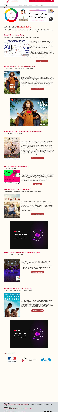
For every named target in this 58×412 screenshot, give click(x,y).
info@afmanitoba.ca (12, 404)
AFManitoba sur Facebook (37, 272)
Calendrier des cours (28, 408)
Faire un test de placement (8, 408)
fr (27, 1)
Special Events (6, 7)
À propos (42, 5)
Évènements (31, 5)
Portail (37, 1)
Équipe (11, 411)
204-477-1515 (6, 404)
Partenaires (23, 411)
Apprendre (21, 5)
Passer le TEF (22, 408)
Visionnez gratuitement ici (37, 88)
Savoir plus (37, 183)
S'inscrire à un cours (16, 408)
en (25, 1)
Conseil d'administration (17, 411)
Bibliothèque (37, 5)
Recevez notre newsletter (44, 1)
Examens (26, 5)
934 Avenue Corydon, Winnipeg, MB (22, 404)
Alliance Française (7, 411)
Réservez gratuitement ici (41, 60)
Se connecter (32, 1)
